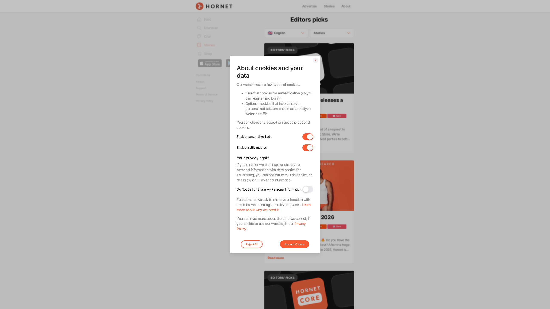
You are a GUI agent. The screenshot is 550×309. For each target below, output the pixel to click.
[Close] (315, 60)
